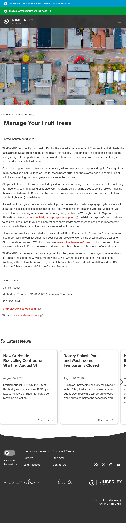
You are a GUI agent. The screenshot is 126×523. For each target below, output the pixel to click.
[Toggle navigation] (119, 21)
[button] (121, 382)
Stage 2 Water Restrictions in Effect (28, 11)
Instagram (110, 464)
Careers (28, 458)
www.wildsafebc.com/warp (73, 242)
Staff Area (59, 458)
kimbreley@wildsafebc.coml (19, 308)
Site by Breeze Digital (110, 503)
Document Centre (63, 451)
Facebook (95, 464)
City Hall (5, 114)
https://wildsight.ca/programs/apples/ (51, 217)
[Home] (18, 21)
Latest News (18, 341)
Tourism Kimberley (34, 451)
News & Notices (23, 114)
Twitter (103, 464)
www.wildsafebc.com (26, 315)
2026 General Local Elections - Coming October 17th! (37, 3)
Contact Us (59, 464)
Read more (44, 420)
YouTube (118, 464)
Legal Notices (31, 464)
